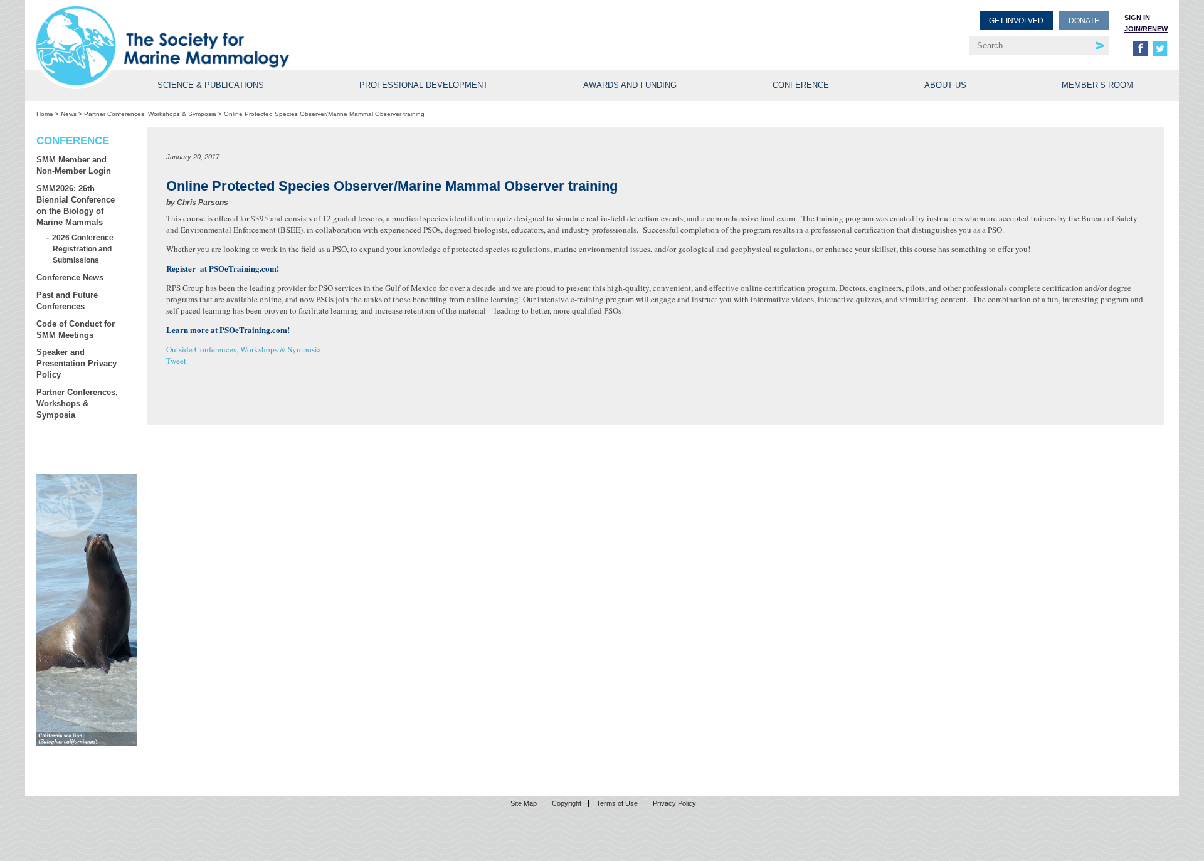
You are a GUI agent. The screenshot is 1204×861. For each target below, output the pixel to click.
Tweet (176, 360)
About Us (945, 85)
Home (44, 113)
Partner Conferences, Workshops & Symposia (150, 113)
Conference (801, 85)
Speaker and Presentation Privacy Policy (76, 363)
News (69, 113)
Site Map (523, 803)
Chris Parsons (202, 202)
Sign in (1137, 17)
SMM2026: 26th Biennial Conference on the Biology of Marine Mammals (75, 205)
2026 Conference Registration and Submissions (83, 248)
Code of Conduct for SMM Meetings (75, 329)
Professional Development (423, 85)
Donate (1084, 20)
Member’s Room (1097, 85)
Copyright (566, 803)
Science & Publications (210, 85)
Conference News (69, 277)
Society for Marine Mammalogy (321, 30)
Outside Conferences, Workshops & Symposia (243, 349)
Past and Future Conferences (67, 300)
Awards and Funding (630, 85)
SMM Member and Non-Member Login (73, 165)
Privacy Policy (674, 803)
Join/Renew (1146, 29)
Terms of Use (617, 803)
